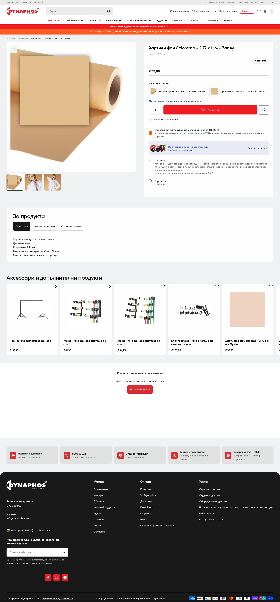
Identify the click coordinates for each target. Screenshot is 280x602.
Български (265, 2)
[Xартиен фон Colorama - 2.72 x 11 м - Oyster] (247, 309)
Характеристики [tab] (44, 226)
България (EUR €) (22, 530)
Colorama (260, 60)
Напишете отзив (140, 389)
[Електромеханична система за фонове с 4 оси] (193, 309)
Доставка (38, 2)
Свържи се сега (256, 148)
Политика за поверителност (133, 598)
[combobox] (79, 11)
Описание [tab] (22, 226)
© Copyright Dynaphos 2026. (23, 598)
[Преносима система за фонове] (32, 309)
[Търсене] (108, 11)
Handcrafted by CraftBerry (57, 598)
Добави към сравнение (166, 119)
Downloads (26, 2)
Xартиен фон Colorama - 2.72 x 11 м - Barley (182, 91)
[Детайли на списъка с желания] (259, 11)
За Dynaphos (12, 2)
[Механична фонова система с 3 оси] (86, 309)
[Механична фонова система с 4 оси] (140, 309)
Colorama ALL (22, 38)
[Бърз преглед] (53, 291)
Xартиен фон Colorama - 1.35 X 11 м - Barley (242, 91)
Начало (10, 38)
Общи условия (104, 598)
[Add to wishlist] (264, 109)
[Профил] (265, 11)
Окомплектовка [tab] (71, 226)
